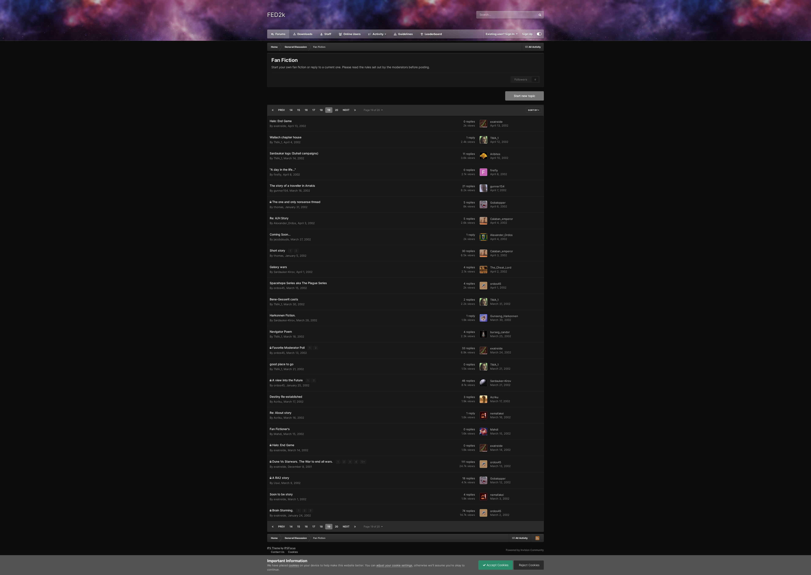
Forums (280, 34)
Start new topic (524, 96)
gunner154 (281, 190)
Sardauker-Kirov (284, 272)
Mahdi (278, 434)
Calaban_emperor (501, 219)
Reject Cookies (528, 565)
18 (321, 110)
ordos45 (279, 288)
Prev (281, 110)
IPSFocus (289, 548)
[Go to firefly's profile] (483, 172)
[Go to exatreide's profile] (483, 123)
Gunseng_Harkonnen (504, 316)
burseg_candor (500, 332)
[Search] (540, 15)
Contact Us (277, 551)
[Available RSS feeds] (537, 538)
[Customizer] (539, 34)
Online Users (352, 34)
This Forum (524, 14)
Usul (277, 483)
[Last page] (355, 110)
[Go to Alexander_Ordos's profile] (483, 237)
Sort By (533, 110)
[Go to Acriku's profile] (483, 399)
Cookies (293, 551)
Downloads (304, 34)
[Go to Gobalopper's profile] (483, 204)
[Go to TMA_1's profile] (483, 140)
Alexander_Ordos (285, 223)
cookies (294, 565)
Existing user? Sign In (501, 34)
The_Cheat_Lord (500, 267)
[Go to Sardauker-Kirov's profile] (483, 383)
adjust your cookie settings (394, 565)
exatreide (280, 126)
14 (291, 110)
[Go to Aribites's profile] (483, 156)
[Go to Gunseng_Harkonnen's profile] (483, 318)
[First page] (273, 110)
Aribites (495, 154)
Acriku (278, 401)
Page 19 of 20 (372, 110)
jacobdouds (281, 239)
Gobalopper (498, 202)
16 (306, 110)
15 (298, 110)
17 (313, 110)
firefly (277, 174)
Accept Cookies (497, 565)
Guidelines (405, 34)
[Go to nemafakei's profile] (483, 415)
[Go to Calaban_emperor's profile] (483, 221)
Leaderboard (433, 34)
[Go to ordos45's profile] (483, 285)
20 (336, 110)
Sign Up (527, 34)
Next (346, 110)
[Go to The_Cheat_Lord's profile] (483, 269)
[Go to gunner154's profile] (483, 188)
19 (328, 110)
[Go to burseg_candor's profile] (483, 334)
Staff (327, 34)
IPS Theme (273, 548)
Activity (378, 34)
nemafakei (497, 413)
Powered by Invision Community (525, 550)
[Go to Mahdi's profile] (483, 431)
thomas (278, 207)
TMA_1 (278, 142)
